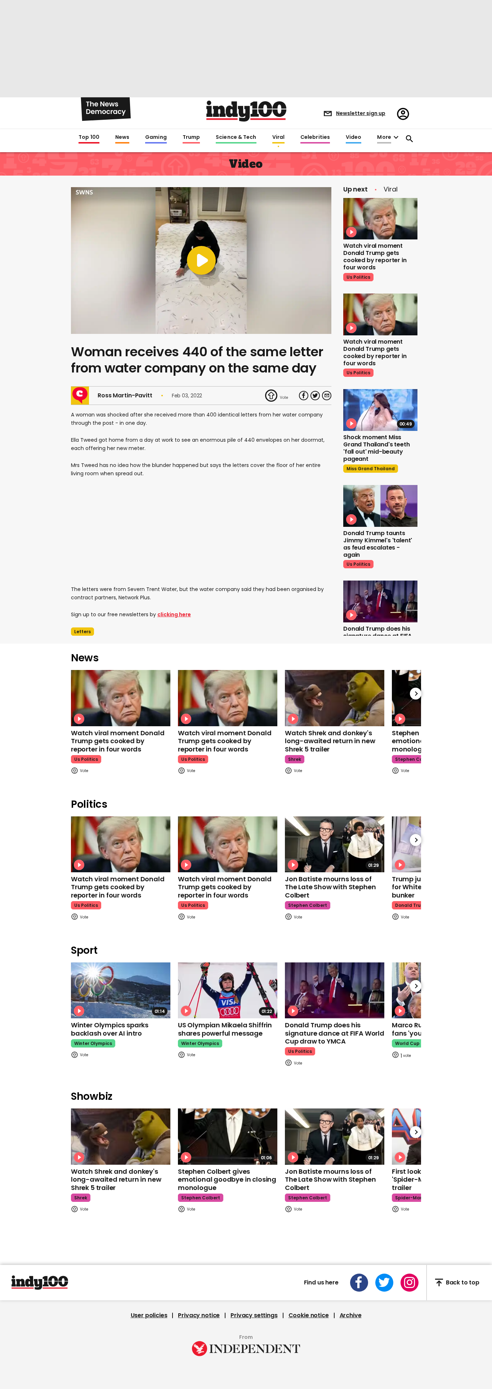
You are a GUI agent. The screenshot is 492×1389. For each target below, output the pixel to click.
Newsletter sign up (360, 113)
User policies (149, 1315)
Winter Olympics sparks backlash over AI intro (109, 1029)
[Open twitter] (384, 1283)
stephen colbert (414, 759)
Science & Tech (236, 137)
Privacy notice (199, 1315)
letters (82, 632)
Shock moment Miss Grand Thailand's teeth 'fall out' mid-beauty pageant (376, 448)
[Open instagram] (410, 1283)
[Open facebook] (359, 1283)
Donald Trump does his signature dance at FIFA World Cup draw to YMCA (334, 1033)
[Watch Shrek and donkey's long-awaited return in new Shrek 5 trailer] (334, 698)
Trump (191, 137)
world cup (407, 1043)
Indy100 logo (246, 111)
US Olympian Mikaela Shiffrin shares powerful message (225, 1029)
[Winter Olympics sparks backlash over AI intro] (120, 990)
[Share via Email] (326, 395)
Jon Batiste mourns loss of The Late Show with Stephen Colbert (330, 887)
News (122, 137)
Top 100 (89, 137)
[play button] (201, 260)
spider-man (409, 1198)
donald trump (411, 905)
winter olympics (93, 1043)
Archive (351, 1315)
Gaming (156, 137)
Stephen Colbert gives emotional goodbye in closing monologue (227, 1179)
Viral (278, 137)
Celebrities (315, 137)
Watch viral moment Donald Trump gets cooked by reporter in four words (375, 257)
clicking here (174, 614)
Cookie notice (309, 1315)
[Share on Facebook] (303, 395)
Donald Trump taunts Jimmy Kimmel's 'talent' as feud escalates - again (377, 544)
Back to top (462, 1282)
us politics (358, 277)
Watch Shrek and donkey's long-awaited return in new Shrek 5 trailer (330, 741)
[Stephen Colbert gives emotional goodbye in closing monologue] (227, 1136)
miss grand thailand (370, 469)
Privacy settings (254, 1315)
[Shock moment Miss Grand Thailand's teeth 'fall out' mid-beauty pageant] (380, 410)
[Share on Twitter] (315, 395)
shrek (294, 759)
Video (353, 137)
